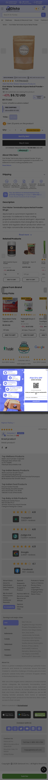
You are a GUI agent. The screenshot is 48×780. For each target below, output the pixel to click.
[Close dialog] (47, 370)
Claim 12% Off (35, 401)
